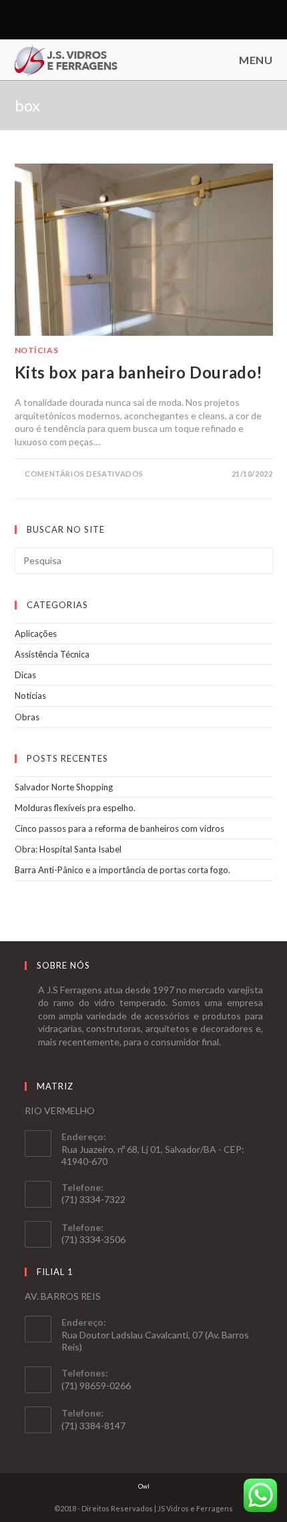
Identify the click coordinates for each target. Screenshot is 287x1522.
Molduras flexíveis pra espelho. (75, 807)
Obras (27, 717)
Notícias (37, 350)
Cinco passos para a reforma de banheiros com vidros (119, 828)
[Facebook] (135, 19)
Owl (144, 1486)
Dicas (25, 675)
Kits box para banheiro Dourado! (139, 372)
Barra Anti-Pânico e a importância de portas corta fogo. (122, 869)
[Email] (149, 19)
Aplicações (36, 633)
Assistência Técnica (52, 654)
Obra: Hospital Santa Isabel (68, 849)
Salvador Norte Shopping (64, 787)
